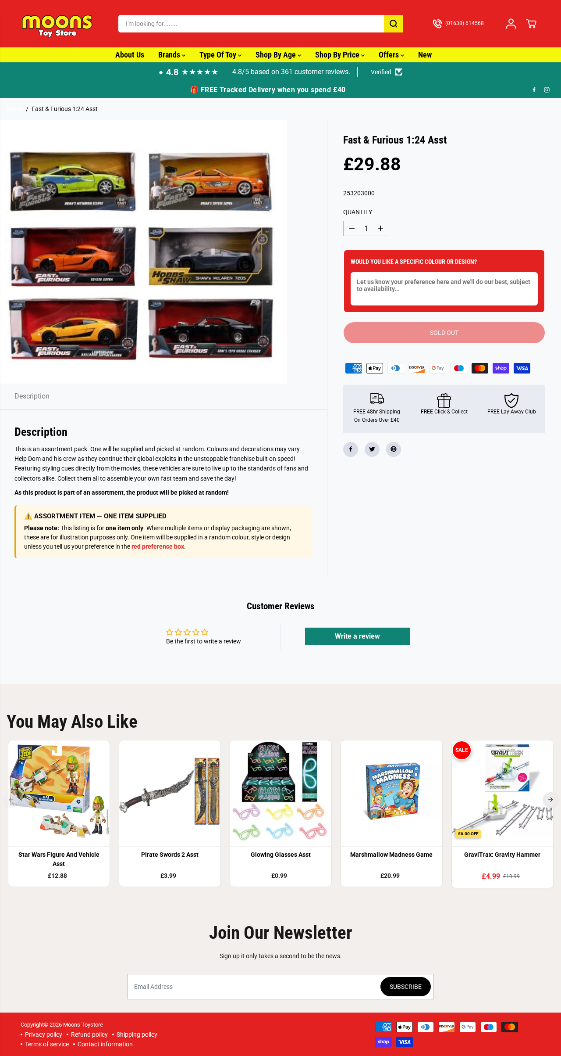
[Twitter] (372, 449)
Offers (390, 54)
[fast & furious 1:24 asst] (143, 252)
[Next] (550, 799)
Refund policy (89, 1034)
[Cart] (531, 23)
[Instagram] (547, 90)
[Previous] (11, 799)
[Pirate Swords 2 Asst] (169, 791)
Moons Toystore (83, 1024)
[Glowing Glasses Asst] (280, 791)
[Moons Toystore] (58, 23)
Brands (170, 54)
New (425, 54)
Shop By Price (338, 54)
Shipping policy (137, 1034)
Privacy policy (43, 1034)
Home (15, 108)
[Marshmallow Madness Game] (391, 791)
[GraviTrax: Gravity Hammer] (502, 791)
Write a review (357, 636)
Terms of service (47, 1044)
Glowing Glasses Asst (281, 854)
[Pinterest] (393, 449)
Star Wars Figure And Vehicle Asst (58, 859)
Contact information (105, 1044)
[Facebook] (534, 90)
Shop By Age (277, 54)
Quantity (357, 211)
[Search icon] (393, 23)
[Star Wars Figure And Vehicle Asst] (59, 791)
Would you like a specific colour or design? (414, 261)
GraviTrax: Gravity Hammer (502, 854)
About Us (129, 54)
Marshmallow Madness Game (391, 854)
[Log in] (511, 23)
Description (32, 396)
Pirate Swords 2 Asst (170, 854)
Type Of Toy (218, 54)
